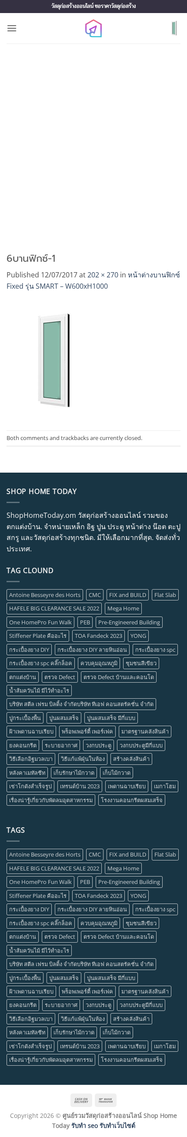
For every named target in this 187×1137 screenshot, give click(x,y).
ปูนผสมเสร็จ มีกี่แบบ (111, 718)
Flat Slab (165, 595)
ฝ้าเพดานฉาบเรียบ (31, 731)
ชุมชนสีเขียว (141, 663)
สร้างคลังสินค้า (131, 759)
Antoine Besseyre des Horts (44, 595)
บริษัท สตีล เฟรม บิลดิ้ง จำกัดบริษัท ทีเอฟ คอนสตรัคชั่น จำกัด (81, 704)
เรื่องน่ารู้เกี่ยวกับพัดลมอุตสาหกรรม (51, 800)
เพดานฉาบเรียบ (127, 786)
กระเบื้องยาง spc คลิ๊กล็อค (40, 663)
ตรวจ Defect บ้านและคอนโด (118, 677)
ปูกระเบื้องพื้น (25, 718)
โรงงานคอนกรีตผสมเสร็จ (132, 800)
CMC (95, 595)
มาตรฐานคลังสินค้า (145, 731)
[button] (12, 28)
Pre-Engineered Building (129, 622)
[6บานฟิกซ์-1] (50, 360)
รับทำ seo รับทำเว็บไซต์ (103, 1125)
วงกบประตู (98, 745)
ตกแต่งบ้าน (22, 677)
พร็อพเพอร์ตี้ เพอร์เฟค (87, 731)
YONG (138, 636)
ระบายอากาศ (61, 745)
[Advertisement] (93, 141)
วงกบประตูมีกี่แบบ (141, 745)
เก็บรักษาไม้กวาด (73, 773)
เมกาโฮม (165, 786)
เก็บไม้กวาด (116, 773)
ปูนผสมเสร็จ (64, 718)
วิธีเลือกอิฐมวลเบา (31, 759)
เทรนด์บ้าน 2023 (80, 786)
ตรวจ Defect (59, 677)
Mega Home (123, 608)
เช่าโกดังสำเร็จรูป (30, 786)
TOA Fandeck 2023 (98, 636)
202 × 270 (102, 275)
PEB (85, 622)
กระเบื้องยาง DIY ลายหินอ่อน (92, 650)
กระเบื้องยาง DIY (29, 650)
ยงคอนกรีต (23, 745)
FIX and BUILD (127, 595)
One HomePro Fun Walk (40, 622)
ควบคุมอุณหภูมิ (98, 663)
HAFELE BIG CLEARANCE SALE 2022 (54, 608)
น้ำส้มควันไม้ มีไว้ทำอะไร (39, 690)
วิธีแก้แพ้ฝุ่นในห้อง (83, 759)
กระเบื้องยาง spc (155, 650)
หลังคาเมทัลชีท (27, 773)
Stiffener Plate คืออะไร (38, 636)
